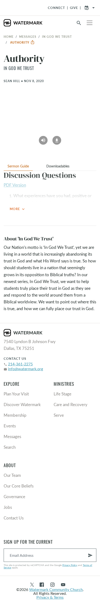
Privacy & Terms (50, 597)
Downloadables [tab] (57, 166)
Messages (27, 37)
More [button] (18, 209)
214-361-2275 (20, 363)
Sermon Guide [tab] (18, 166)
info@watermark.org (25, 368)
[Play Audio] (43, 138)
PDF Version (15, 185)
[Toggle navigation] (89, 23)
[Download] (57, 138)
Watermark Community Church (56, 589)
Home (9, 37)
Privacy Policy (69, 565)
